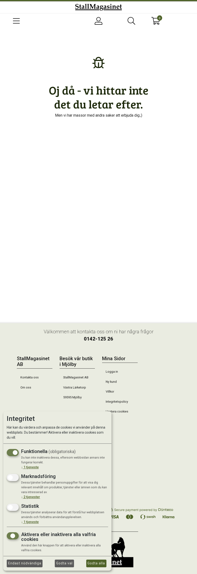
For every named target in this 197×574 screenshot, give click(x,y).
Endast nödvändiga (24, 563)
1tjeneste (30, 467)
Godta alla (96, 563)
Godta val (64, 563)
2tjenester (30, 497)
